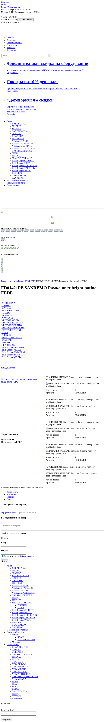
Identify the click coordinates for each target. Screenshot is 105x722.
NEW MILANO (19, 669)
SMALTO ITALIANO (22, 158)
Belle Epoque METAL (22, 163)
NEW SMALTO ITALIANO (25, 676)
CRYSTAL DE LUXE (22, 151)
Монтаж (16, 642)
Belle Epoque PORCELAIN (24, 165)
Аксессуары (17, 699)
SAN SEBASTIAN (20, 131)
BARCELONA (19, 124)
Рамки (9, 121)
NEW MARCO (19, 175)
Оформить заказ (8, 512)
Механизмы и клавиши (17, 180)
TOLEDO (16, 133)
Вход (3, 7)
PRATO (15, 686)
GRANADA (17, 136)
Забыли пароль (26, 556)
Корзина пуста (5, 3)
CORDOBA (17, 652)
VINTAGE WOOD (20, 141)
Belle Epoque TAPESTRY (23, 168)
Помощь (10, 497)
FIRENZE (16, 156)
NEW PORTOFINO (21, 674)
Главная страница (9, 281)
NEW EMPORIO (20, 667)
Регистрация (14, 7)
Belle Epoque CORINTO (23, 160)
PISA (14, 684)
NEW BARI (17, 662)
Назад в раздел (8, 367)
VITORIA (16, 696)
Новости (11, 47)
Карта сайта (12, 492)
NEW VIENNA (19, 679)
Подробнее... (12, 72)
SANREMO (17, 178)
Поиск (10, 499)
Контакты (11, 50)
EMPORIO (17, 173)
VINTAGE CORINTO (22, 146)
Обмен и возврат (14, 42)
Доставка (11, 40)
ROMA (21, 637)
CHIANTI (16, 649)
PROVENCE (18, 138)
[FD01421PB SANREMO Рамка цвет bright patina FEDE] (21, 382)
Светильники (13, 185)
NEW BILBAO (19, 664)
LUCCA (16, 659)
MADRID (16, 126)
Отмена (4, 538)
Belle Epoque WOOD (21, 170)
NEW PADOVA (19, 671)
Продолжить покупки (27, 513)
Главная (10, 38)
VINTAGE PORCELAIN (23, 148)
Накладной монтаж (16, 183)
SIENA (15, 153)
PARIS (15, 681)
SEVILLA (16, 128)
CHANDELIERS (20, 647)
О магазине (12, 45)
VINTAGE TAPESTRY (22, 143)
